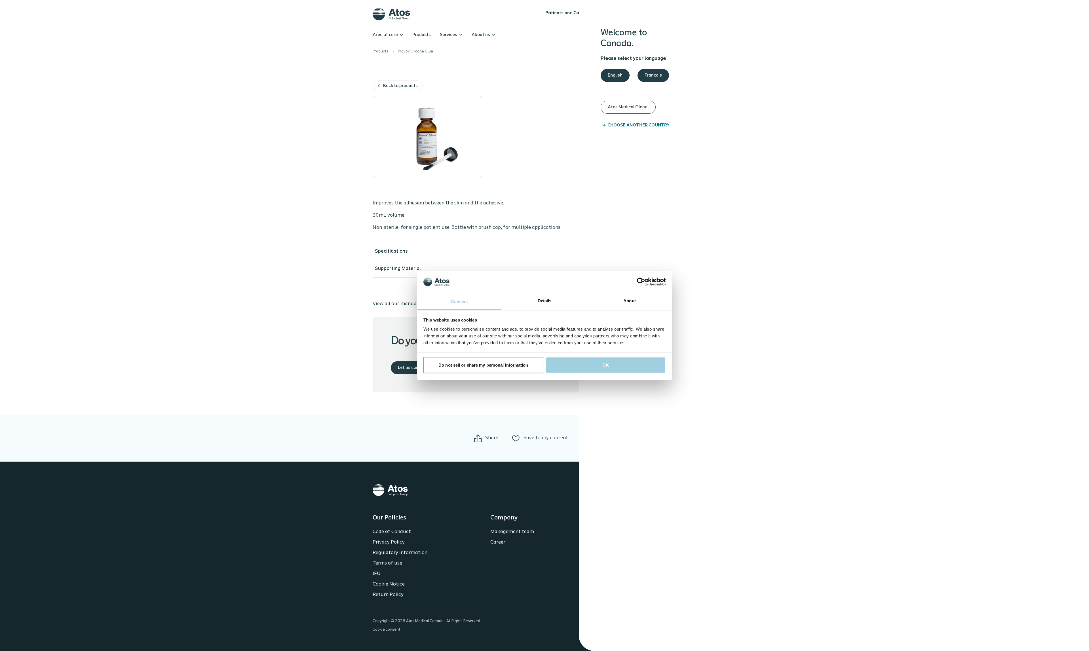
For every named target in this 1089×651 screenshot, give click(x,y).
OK (605, 365)
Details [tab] (545, 300)
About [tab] (629, 300)
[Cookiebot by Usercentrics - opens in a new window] (641, 282)
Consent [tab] (459, 301)
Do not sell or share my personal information (483, 365)
